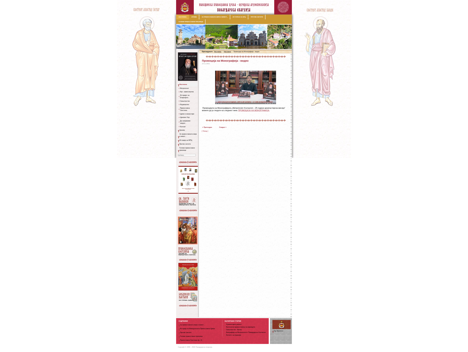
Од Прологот (278, 331)
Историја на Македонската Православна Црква (197, 328)
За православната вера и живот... (188, 135)
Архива (182, 130)
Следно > (222, 127)
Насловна (217, 52)
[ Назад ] (205, 131)
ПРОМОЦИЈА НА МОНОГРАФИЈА (253, 110)
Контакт (183, 127)
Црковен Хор (185, 117)
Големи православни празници (187, 149)
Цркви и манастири (187, 114)
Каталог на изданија (233, 335)
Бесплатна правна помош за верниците (240, 327)
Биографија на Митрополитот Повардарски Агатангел (246, 332)
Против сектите (185, 144)
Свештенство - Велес (234, 330)
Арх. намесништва (187, 92)
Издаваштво (184, 104)
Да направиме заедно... (185, 122)
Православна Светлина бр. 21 (191, 340)
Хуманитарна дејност (234, 324)
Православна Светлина (185, 109)
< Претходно (207, 127)
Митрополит (184, 88)
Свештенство (185, 101)
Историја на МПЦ (185, 140)
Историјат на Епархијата (184, 96)
